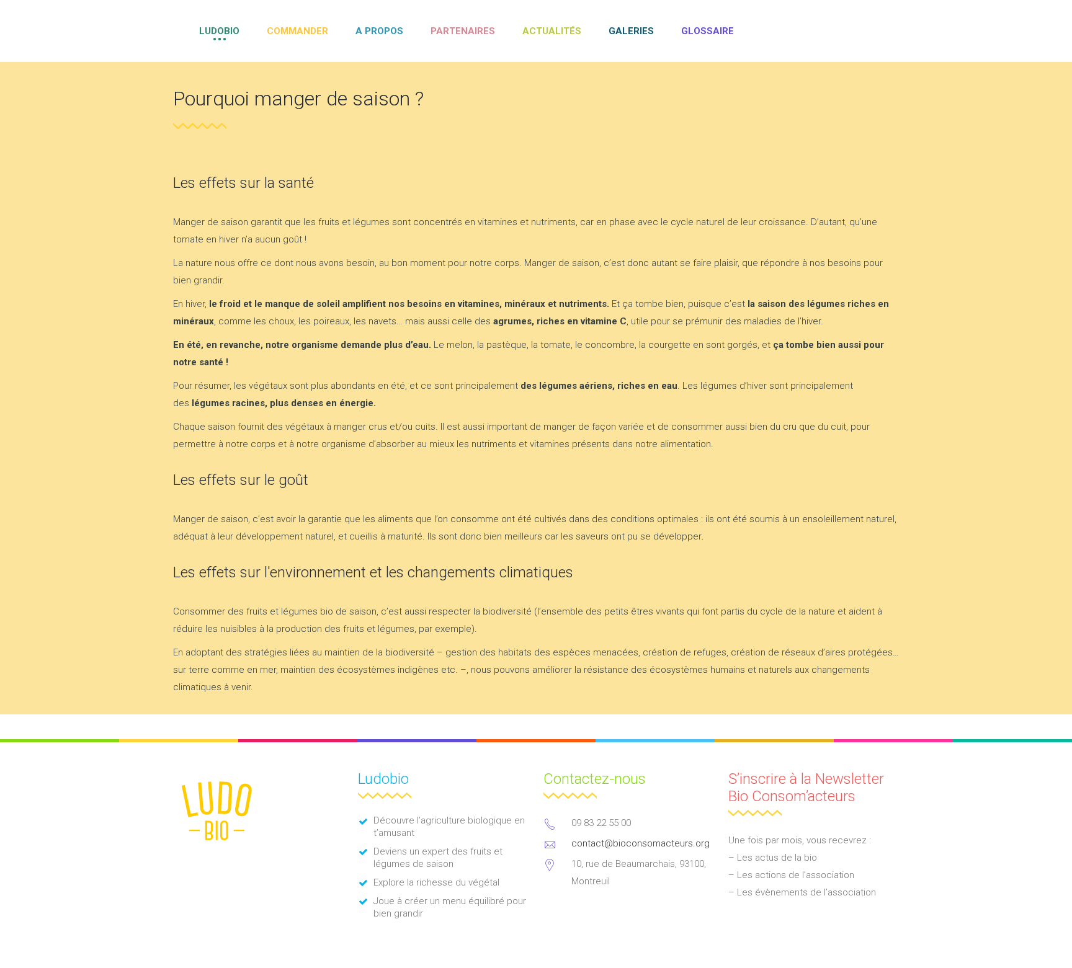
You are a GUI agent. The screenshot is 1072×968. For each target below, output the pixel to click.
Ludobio (219, 31)
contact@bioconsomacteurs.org (640, 843)
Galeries (631, 31)
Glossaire (707, 31)
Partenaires (463, 31)
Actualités (551, 31)
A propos (379, 31)
